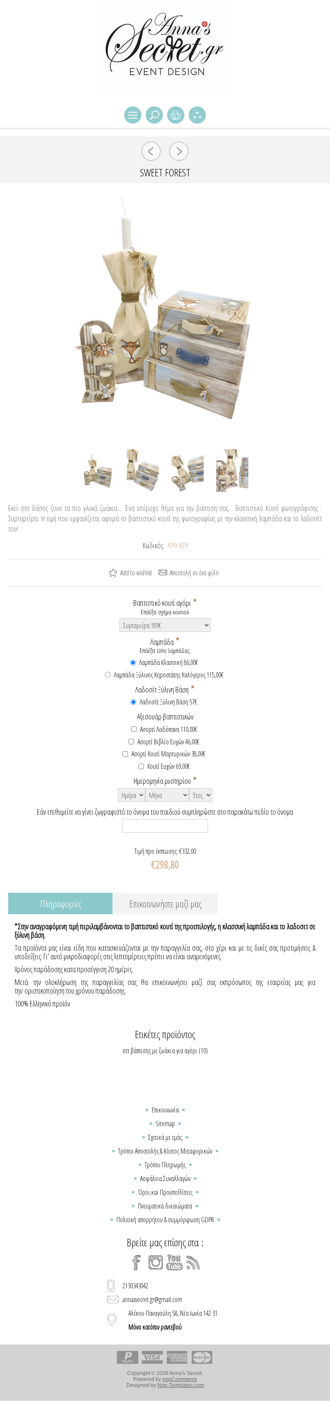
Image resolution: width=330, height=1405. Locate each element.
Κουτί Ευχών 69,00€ (168, 766)
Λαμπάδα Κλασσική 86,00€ (168, 662)
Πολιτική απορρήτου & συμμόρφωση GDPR (165, 1219)
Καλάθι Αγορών (175, 115)
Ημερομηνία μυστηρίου (163, 781)
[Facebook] (137, 1263)
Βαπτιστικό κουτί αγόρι (162, 603)
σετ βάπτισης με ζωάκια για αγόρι (159, 1050)
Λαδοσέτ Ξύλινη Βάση (162, 689)
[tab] (60, 904)
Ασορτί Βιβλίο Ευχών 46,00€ (168, 741)
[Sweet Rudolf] (179, 151)
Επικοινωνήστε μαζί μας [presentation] (165, 903)
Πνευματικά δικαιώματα (165, 1206)
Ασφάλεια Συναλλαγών (165, 1178)
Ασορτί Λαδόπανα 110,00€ (168, 729)
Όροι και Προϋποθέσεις (165, 1192)
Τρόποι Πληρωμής (165, 1164)
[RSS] (193, 1263)
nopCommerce (179, 1379)
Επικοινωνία (165, 1110)
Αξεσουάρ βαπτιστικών (165, 716)
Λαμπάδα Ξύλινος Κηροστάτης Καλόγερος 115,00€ (168, 675)
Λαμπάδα (162, 641)
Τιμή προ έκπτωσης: (156, 851)
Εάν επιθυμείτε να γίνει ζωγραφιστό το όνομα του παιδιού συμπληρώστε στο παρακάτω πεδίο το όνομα (165, 812)
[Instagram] (156, 1263)
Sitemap (165, 1123)
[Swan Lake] (151, 151)
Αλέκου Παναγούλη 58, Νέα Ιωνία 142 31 (172, 1320)
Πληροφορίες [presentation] (60, 903)
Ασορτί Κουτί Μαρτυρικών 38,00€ (168, 753)
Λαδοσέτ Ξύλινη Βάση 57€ (168, 702)
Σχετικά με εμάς (165, 1137)
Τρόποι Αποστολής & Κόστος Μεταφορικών (165, 1151)
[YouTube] (174, 1263)
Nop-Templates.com (180, 1385)
